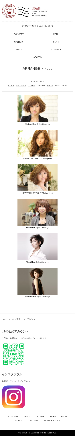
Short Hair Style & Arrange (37, 227)
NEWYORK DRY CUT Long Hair (37, 158)
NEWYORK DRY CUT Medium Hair (37, 193)
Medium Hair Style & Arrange (37, 124)
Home (4, 319)
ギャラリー (17, 319)
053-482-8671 (46, 25)
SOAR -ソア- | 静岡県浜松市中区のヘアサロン (25, 12)
